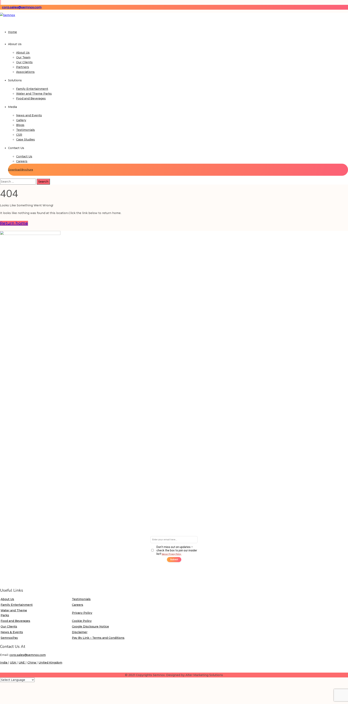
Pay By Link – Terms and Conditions (98, 638)
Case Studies (25, 139)
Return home (14, 223)
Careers (21, 161)
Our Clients (24, 62)
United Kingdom (50, 662)
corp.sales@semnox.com (21, 7)
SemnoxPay (9, 638)
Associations (25, 72)
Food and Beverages (31, 98)
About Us (23, 52)
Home (12, 32)
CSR (19, 134)
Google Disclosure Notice (90, 626)
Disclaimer (79, 632)
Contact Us (24, 156)
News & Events (12, 632)
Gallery (21, 120)
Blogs (20, 125)
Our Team (23, 57)
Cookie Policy (82, 621)
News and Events (29, 115)
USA (13, 662)
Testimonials (25, 130)
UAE (22, 662)
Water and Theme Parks (34, 93)
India (4, 662)
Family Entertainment (32, 89)
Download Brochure (20, 169)
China (32, 662)
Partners (22, 67)
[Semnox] (7, 15)
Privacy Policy (82, 613)
